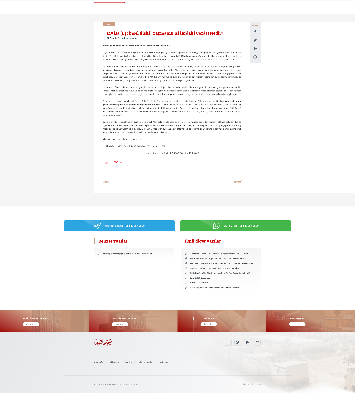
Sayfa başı (163, 362)
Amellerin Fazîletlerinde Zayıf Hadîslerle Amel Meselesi (214, 268)
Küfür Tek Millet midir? (200, 282)
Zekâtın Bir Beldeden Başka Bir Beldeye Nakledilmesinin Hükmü (218, 258)
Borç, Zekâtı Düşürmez (200, 278)
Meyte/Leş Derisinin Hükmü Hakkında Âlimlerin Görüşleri (215, 287)
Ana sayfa (98, 362)
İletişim (128, 362)
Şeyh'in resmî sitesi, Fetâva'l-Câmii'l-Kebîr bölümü (176, 153)
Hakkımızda (114, 362)
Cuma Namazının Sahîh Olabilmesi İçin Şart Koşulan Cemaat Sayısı (219, 253)
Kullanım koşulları (145, 362)
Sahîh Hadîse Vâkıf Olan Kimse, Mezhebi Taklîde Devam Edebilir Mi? (220, 273)
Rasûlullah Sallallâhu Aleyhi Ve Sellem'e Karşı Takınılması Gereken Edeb (221, 263)
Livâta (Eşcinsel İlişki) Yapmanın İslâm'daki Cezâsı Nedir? (128, 253)
